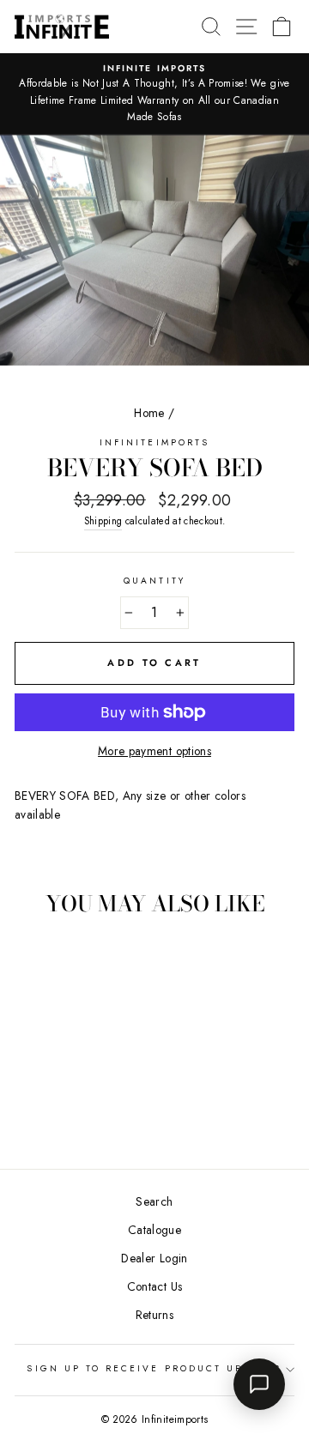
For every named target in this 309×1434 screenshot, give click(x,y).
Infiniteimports (154, 442)
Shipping (103, 521)
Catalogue (154, 1229)
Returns (154, 1314)
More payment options (154, 750)
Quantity (154, 580)
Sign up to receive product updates (154, 1368)
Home (149, 412)
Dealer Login (154, 1258)
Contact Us (154, 1286)
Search (154, 1201)
